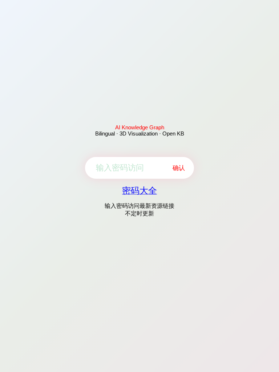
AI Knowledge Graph (139, 127)
